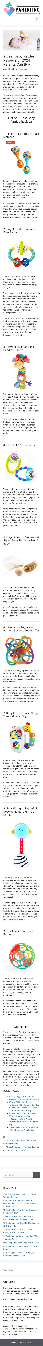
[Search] (36, 1175)
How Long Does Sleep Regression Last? (21, 1243)
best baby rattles (26, 106)
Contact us (8, 1270)
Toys (8, 1137)
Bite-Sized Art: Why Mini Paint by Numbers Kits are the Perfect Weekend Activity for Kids (20, 1203)
